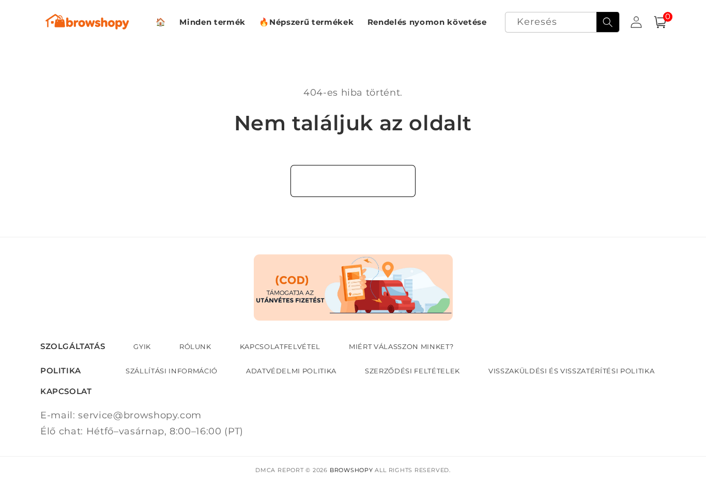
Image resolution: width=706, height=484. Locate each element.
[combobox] (562, 22)
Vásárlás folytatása (353, 180)
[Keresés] (607, 22)
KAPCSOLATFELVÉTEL (280, 346)
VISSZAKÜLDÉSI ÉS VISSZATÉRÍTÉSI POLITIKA (571, 371)
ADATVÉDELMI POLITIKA (291, 371)
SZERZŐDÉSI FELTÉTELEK (412, 371)
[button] (660, 22)
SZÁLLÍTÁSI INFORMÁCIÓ (172, 371)
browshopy (351, 470)
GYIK (142, 346)
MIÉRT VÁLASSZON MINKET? (401, 346)
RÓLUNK (195, 346)
